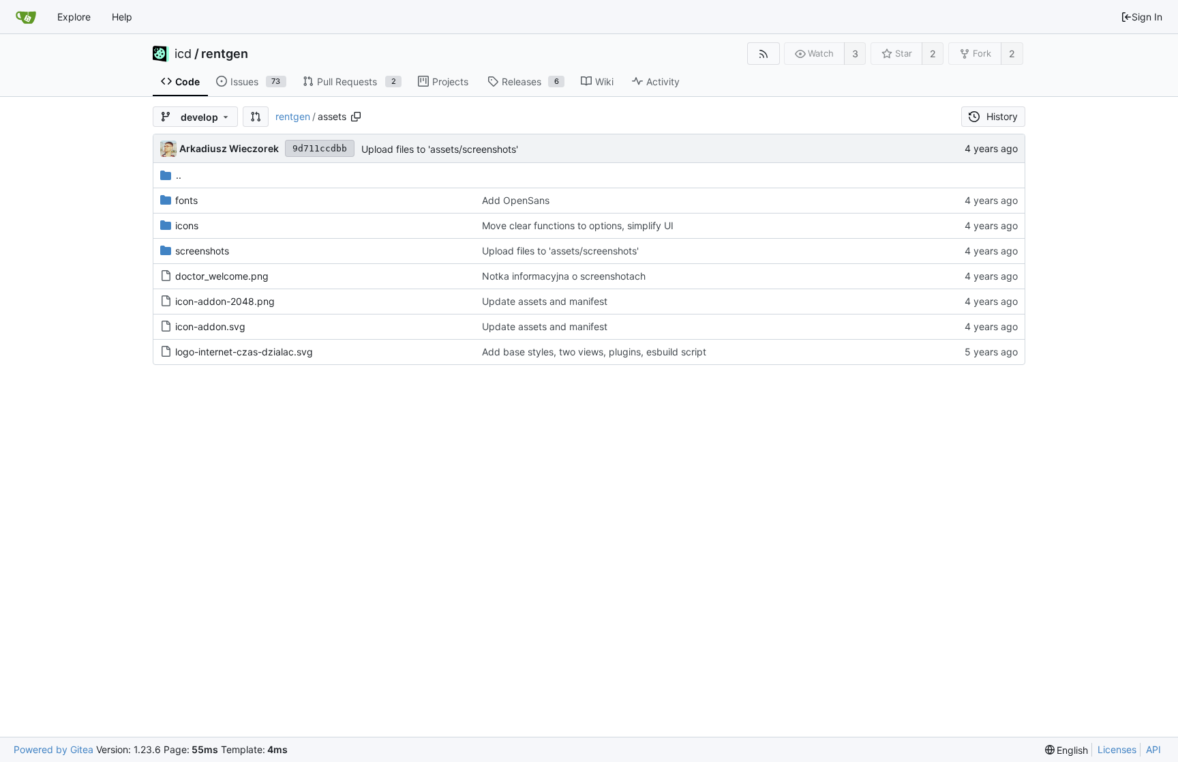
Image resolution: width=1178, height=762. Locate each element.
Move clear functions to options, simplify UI (578, 225)
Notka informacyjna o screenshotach (564, 276)
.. (178, 175)
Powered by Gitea (53, 749)
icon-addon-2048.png (225, 301)
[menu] (1067, 750)
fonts (186, 200)
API (1153, 749)
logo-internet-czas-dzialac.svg (244, 351)
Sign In (1147, 17)
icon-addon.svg (210, 326)
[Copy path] (356, 116)
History (1002, 116)
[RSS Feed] (763, 53)
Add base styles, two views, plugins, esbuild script (594, 351)
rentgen (224, 54)
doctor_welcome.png (222, 276)
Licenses (1117, 749)
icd (183, 54)
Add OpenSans (515, 200)
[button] (256, 116)
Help (122, 17)
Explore (74, 17)
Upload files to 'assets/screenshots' (439, 149)
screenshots (202, 251)
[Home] (26, 17)
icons (186, 225)
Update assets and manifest (544, 301)
